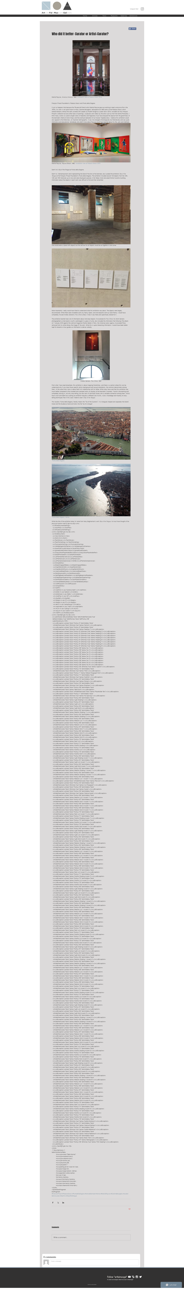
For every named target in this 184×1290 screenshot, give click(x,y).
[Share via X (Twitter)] (58, 1203)
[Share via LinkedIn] (63, 1203)
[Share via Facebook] (53, 1203)
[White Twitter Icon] (140, 1276)
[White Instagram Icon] (136, 1276)
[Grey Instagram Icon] (142, 9)
